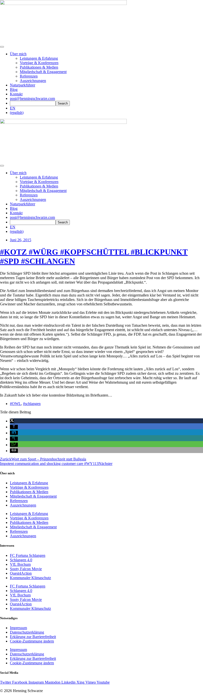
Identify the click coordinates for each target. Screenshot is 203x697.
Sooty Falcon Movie (26, 569)
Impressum (18, 628)
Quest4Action (21, 573)
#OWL (15, 404)
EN (12, 108)
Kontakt (16, 94)
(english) (17, 112)
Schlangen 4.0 (21, 560)
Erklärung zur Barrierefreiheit (33, 637)
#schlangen (32, 404)
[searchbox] (33, 103)
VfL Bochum (20, 564)
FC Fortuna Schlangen (27, 555)
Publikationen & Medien (39, 67)
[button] (12, 421)
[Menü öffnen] (2, 47)
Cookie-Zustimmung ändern (32, 641)
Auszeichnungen (33, 81)
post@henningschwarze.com (32, 98)
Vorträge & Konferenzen (39, 63)
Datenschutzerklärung (27, 632)
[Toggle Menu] (2, 165)
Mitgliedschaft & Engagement (43, 72)
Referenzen (29, 76)
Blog (14, 89)
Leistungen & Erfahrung (39, 58)
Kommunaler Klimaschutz (30, 578)
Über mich (18, 54)
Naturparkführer (22, 85)
